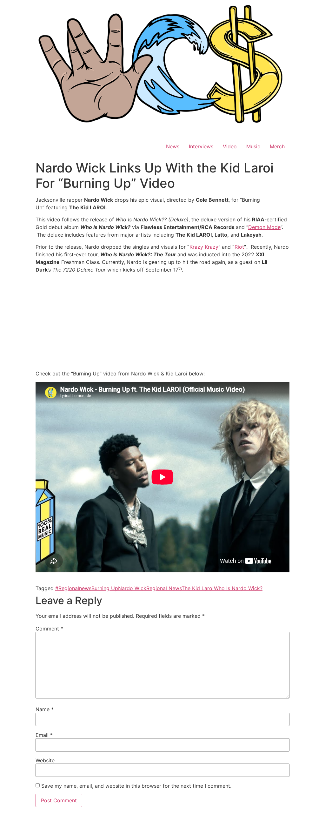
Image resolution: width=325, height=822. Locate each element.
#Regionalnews (73, 588)
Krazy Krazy (203, 247)
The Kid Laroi (198, 588)
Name (45, 709)
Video (230, 146)
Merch (277, 146)
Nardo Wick (132, 588)
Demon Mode (264, 227)
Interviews (201, 146)
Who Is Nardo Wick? (238, 588)
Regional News (164, 588)
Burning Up (104, 588)
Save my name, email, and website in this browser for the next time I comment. (136, 785)
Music (253, 146)
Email (44, 735)
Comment (49, 628)
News (172, 146)
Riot (239, 247)
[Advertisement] (162, 322)
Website (45, 760)
